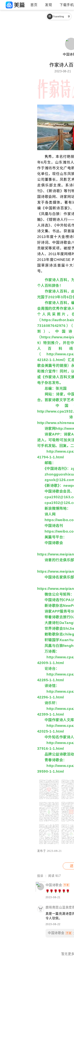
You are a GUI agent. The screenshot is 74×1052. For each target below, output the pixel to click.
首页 (33, 5)
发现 (48, 5)
